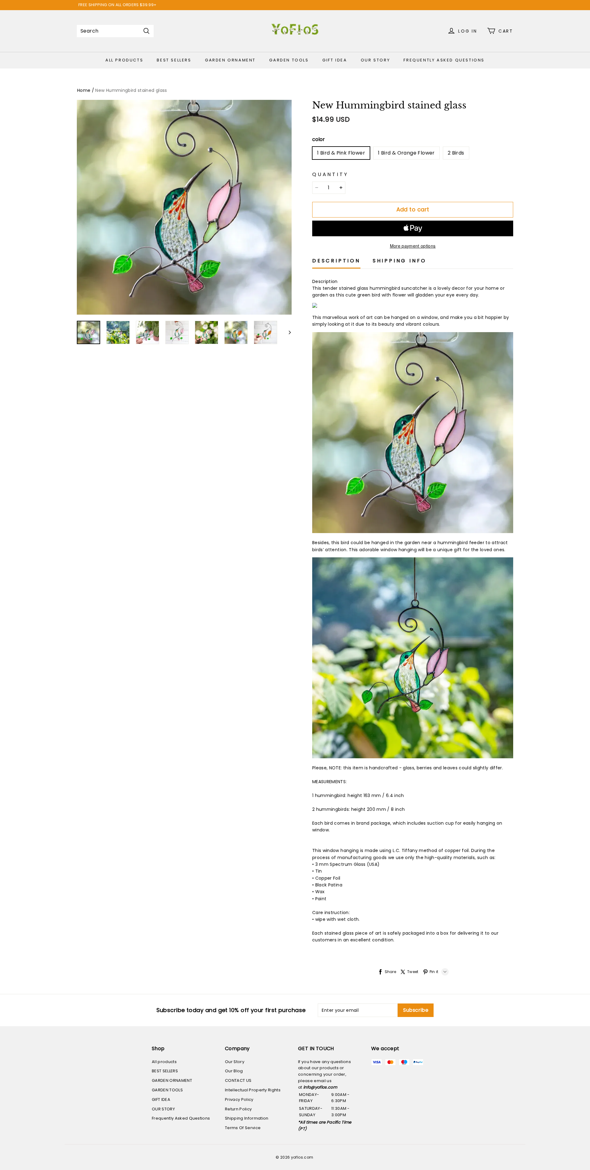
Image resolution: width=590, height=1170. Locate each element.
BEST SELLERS (174, 60)
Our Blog (234, 1071)
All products (124, 60)
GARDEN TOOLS (289, 60)
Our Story (234, 1062)
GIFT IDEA (334, 60)
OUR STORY (375, 60)
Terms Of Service (243, 1128)
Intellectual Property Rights (253, 1090)
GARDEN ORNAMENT (230, 60)
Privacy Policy (239, 1099)
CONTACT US (238, 1080)
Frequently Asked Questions (444, 60)
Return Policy (238, 1109)
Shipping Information (247, 1118)
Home (83, 90)
